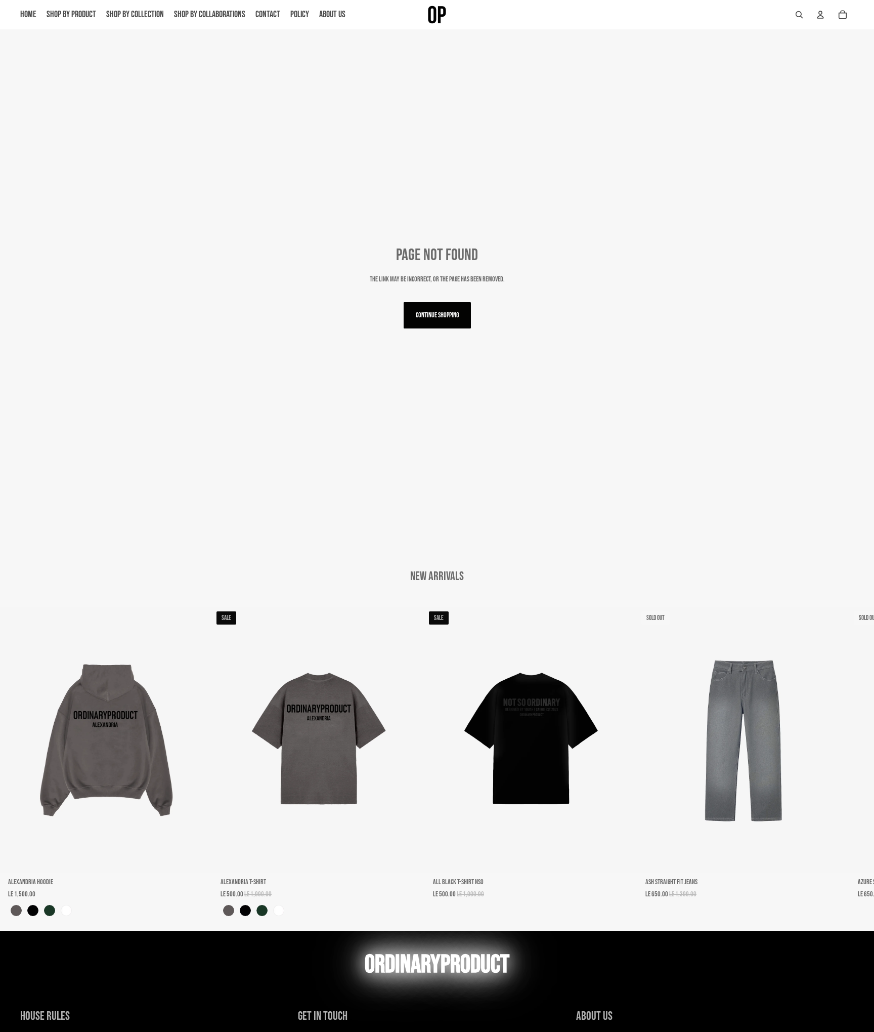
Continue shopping (437, 315)
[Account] (820, 15)
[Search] (799, 15)
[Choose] (197, 857)
